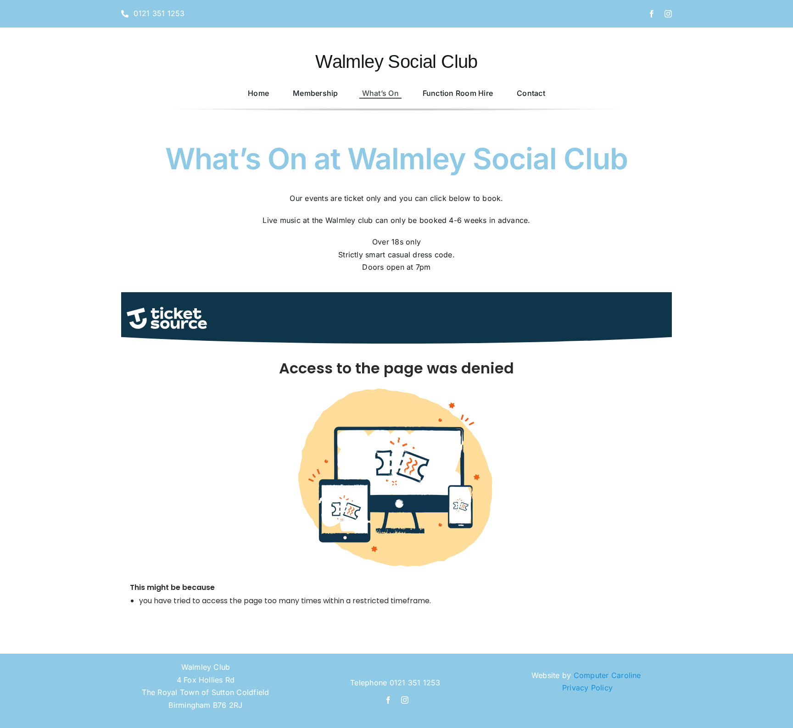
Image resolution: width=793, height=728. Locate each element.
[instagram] (668, 13)
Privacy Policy (587, 687)
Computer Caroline (608, 675)
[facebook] (651, 13)
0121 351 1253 (415, 682)
